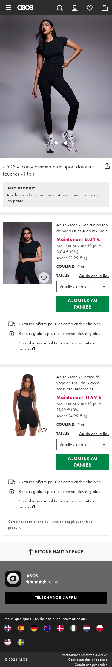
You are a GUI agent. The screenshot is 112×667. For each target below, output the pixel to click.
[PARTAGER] (107, 166)
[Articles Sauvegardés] (89, 7)
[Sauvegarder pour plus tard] (43, 277)
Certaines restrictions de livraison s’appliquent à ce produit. (50, 524)
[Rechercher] (59, 7)
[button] (82, 304)
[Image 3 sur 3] (65, 143)
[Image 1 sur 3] (46, 143)
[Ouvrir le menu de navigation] (8, 7)
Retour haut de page (59, 551)
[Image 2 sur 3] (56, 143)
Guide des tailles (94, 275)
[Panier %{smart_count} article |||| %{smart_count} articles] (104, 7)
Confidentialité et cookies (87, 659)
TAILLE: (62, 275)
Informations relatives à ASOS (84, 655)
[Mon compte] (74, 7)
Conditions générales (91, 664)
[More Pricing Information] (86, 258)
